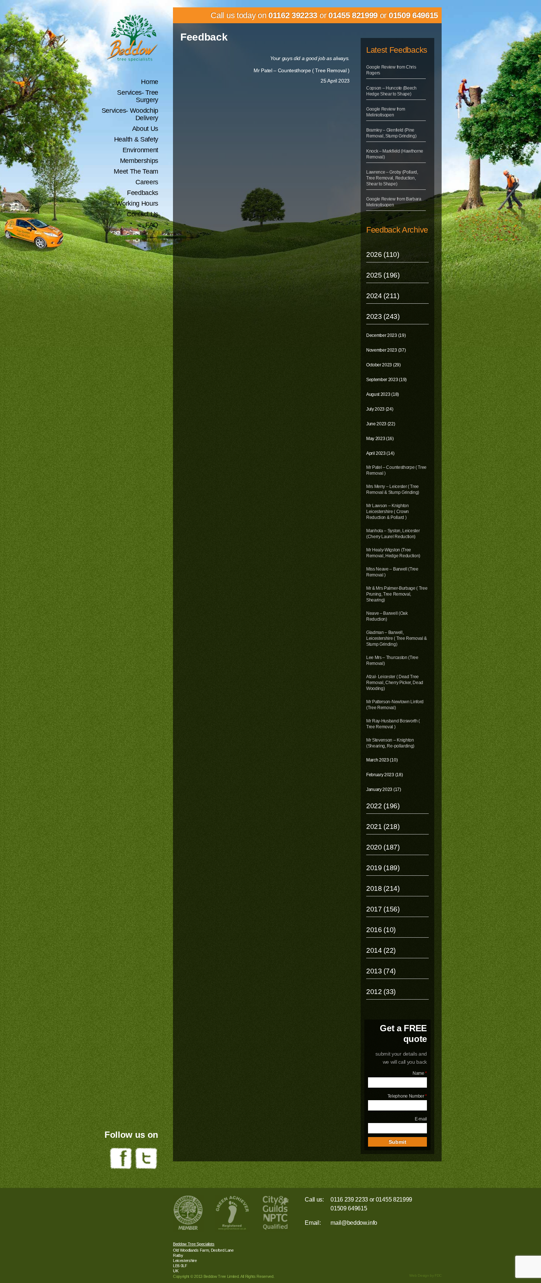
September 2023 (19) (386, 379)
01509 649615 (413, 15)
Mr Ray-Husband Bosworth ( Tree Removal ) (393, 723)
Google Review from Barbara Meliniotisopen (393, 202)
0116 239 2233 (349, 1199)
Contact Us (142, 214)
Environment (140, 150)
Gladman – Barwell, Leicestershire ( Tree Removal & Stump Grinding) (396, 638)
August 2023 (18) (382, 394)
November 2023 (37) (386, 350)
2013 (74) (381, 971)
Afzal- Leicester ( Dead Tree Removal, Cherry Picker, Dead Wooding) (394, 682)
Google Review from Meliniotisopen (385, 112)
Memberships (139, 160)
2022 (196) (383, 806)
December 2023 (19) (386, 335)
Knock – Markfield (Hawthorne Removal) (394, 154)
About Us (145, 128)
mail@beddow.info (353, 1223)
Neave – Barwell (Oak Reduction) (387, 616)
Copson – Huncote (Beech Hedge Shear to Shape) (391, 91)
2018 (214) (383, 888)
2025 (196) (383, 275)
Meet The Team (136, 171)
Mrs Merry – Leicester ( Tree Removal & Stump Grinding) (392, 489)
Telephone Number (407, 1096)
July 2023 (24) (379, 409)
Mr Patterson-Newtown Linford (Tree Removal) (395, 704)
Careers (146, 182)
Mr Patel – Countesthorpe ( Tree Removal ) (396, 470)
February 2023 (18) (384, 774)
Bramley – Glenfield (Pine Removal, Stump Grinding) (391, 133)
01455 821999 (353, 15)
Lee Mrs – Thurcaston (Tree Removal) (392, 660)
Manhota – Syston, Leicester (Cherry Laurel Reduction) (393, 533)
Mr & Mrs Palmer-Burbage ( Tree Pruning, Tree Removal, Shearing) (396, 594)
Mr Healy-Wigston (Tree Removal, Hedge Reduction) (393, 552)
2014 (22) (381, 950)
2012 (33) (381, 992)
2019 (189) (383, 868)
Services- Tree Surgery (137, 96)
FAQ (151, 225)
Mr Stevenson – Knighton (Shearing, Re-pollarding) (390, 743)
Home (149, 82)
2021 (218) (383, 826)
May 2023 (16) (380, 438)
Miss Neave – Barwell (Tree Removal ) (392, 572)
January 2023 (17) (383, 789)
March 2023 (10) (381, 760)
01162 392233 (292, 15)
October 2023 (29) (383, 364)
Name (420, 1073)
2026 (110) (382, 254)
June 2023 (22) (380, 423)
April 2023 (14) (380, 453)
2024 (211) (382, 296)
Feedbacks (142, 192)
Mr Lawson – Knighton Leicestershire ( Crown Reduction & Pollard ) (387, 511)
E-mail (421, 1119)
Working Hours (137, 203)
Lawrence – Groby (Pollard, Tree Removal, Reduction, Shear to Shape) (392, 178)
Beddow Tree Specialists (194, 1244)
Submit (397, 1142)
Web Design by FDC (425, 1275)
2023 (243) (383, 316)
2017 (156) (383, 909)
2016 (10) (381, 930)
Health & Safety (136, 139)
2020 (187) (383, 847)
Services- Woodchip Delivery (130, 114)
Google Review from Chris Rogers (391, 70)
